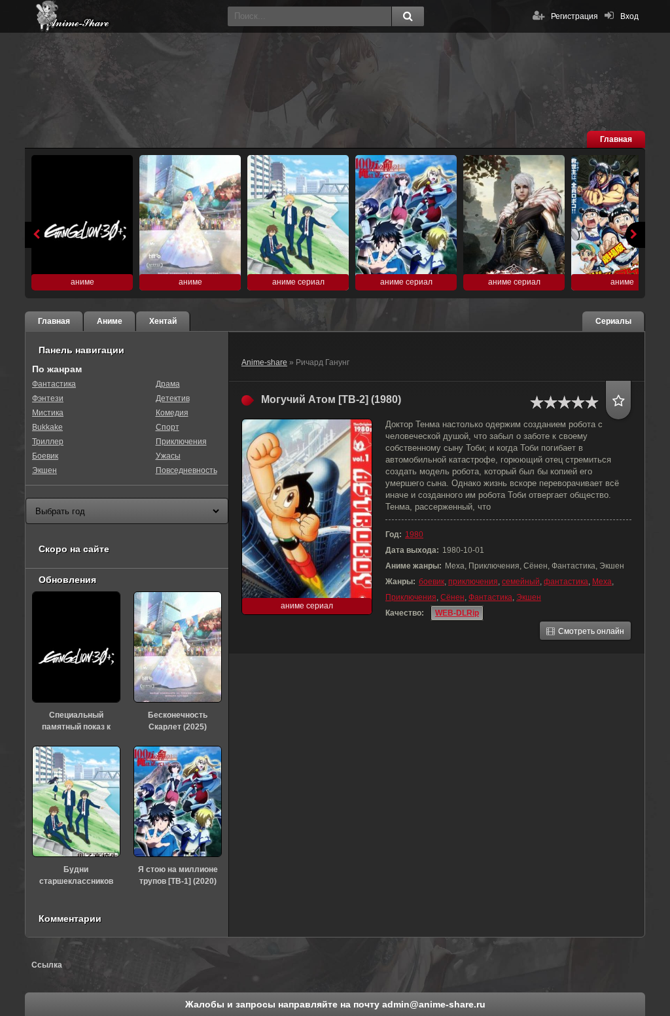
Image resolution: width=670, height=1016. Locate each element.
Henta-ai (129, 16)
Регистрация (574, 16)
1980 (414, 534)
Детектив (173, 398)
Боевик (45, 456)
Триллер (47, 441)
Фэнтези (47, 398)
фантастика (566, 581)
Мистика (47, 412)
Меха (602, 581)
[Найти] (407, 16)
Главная (616, 139)
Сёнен (452, 597)
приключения (473, 581)
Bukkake (47, 427)
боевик (431, 581)
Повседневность (186, 470)
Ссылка (46, 965)
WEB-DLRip (457, 613)
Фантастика (490, 597)
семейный (521, 581)
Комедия (172, 412)
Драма (168, 384)
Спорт (167, 427)
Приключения (410, 597)
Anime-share (264, 362)
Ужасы (168, 456)
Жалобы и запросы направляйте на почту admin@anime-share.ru (335, 1004)
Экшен (528, 597)
